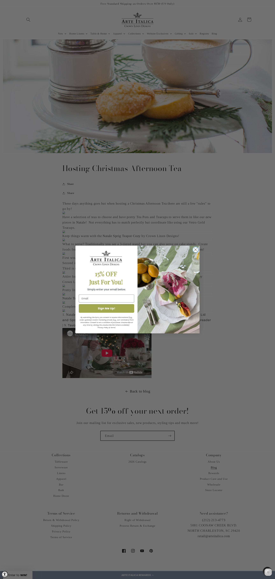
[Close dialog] (195, 249)
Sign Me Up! (106, 308)
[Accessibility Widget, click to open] (5, 574)
